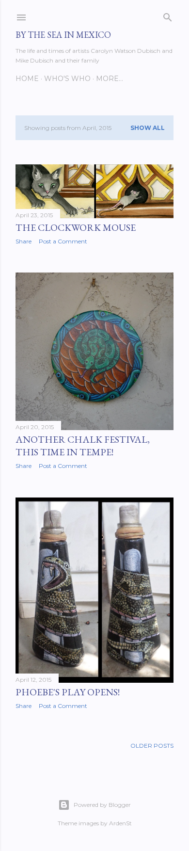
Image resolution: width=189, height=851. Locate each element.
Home (27, 78)
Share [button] (24, 241)
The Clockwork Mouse (76, 227)
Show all (147, 127)
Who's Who (67, 78)
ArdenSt (120, 823)
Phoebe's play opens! (68, 692)
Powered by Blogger (102, 804)
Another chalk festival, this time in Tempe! (83, 445)
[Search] (167, 15)
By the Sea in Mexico (63, 34)
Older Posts (151, 745)
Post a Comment (63, 241)
